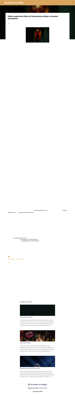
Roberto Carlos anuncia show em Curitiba (30, 368)
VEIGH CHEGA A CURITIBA (26, 317)
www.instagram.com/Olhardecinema (29, 239)
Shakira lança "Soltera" (25, 342)
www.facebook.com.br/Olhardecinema (30, 241)
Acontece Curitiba (13, 2)
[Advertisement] (37, 285)
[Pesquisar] (25, 2)
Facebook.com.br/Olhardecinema (25, 212)
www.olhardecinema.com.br (40, 210)
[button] (9, 24)
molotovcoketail (43, 388)
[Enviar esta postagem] (9, 257)
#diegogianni (11, 259)
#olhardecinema (20, 259)
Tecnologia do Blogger (38, 384)
